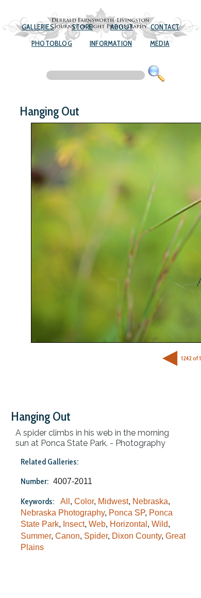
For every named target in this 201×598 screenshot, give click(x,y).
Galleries (38, 26)
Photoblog (51, 43)
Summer (36, 535)
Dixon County (136, 535)
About (121, 26)
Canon (67, 535)
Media (160, 43)
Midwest (113, 501)
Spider (96, 535)
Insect (74, 524)
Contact (164, 26)
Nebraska (150, 501)
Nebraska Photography (63, 512)
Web (97, 524)
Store (82, 26)
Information (111, 43)
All (65, 501)
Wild (160, 524)
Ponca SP (127, 512)
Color (84, 501)
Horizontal (128, 524)
